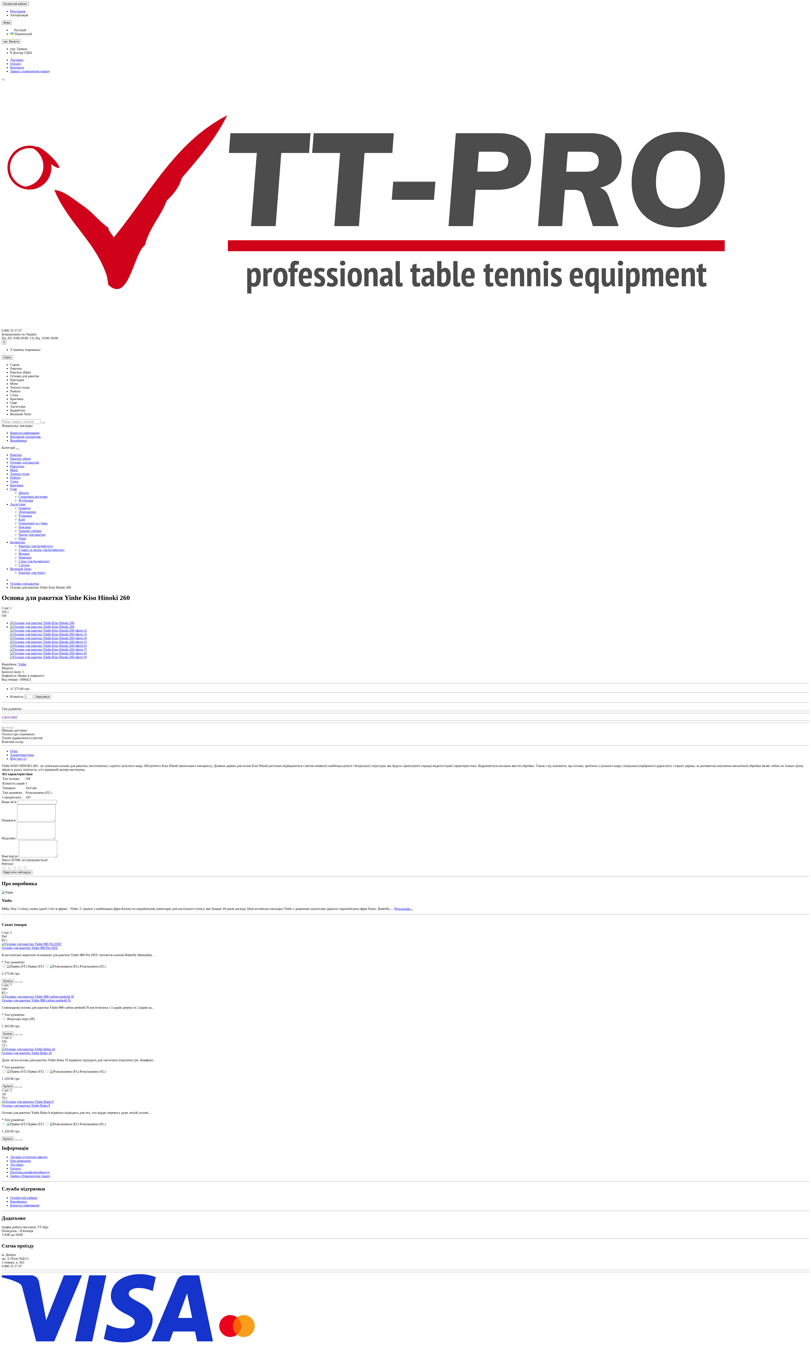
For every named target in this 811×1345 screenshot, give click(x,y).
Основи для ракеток (24, 462)
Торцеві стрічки (30, 531)
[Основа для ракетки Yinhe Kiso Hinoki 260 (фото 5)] (48, 642)
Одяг (13, 489)
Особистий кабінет (24, 1198)
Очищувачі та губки (33, 523)
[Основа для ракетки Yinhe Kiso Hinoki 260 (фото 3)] (48, 634)
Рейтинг (8, 864)
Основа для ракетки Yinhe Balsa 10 (27, 1053)
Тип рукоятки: (14, 962)
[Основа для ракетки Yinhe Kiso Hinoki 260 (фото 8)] (48, 653)
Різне (22, 538)
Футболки (26, 500)
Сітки (14, 481)
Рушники (25, 515)
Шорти (24, 493)
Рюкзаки (25, 527)
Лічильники (27, 512)
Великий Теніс (20, 569)
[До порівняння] (12, 727)
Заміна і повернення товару (30, 71)
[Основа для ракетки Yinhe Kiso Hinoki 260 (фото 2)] (48, 630)
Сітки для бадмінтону (34, 561)
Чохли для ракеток (32, 534)
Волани (24, 553)
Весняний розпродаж (25, 436)
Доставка (16, 60)
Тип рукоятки (12, 709)
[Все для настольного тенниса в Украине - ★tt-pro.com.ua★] (366, 326)
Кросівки (16, 485)
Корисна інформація (24, 433)
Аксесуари (18, 504)
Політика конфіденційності (29, 1172)
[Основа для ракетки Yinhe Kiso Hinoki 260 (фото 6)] (48, 645)
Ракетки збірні (20, 458)
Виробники (18, 440)
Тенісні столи (20, 474)
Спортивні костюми (33, 496)
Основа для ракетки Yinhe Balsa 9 (26, 1105)
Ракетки (16, 455)
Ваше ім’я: (9, 802)
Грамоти (25, 508)
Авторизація (19, 15)
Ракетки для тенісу (32, 572)
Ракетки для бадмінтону (36, 546)
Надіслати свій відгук (17, 872)
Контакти (17, 67)
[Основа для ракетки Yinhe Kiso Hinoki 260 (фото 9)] (48, 657)
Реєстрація (17, 11)
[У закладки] (7, 727)
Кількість (16, 696)
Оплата (15, 63)
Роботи (15, 477)
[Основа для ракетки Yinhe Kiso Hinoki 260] (42, 623)
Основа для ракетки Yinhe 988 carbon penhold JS (36, 1000)
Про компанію (20, 1161)
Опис (14, 751)
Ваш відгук (10, 856)
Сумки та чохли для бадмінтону (42, 550)
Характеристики (22, 755)
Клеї (22, 519)
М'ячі (14, 470)
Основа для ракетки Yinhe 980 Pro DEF (30, 948)
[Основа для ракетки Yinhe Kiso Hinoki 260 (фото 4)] (48, 638)
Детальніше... (403, 909)
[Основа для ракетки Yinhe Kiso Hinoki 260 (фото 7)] (48, 649)
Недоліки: (9, 838)
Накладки (17, 466)
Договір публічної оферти (29, 1157)
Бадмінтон (17, 542)
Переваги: (9, 820)
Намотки (25, 557)
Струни (24, 565)
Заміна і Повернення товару (30, 1176)
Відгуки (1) (18, 758)
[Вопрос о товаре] (3, 727)
